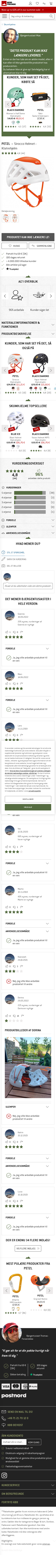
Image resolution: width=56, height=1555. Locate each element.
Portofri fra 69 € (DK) (17, 253)
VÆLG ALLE (28, 807)
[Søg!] (51, 16)
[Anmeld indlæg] (22, 632)
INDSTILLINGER (28, 799)
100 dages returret (15, 257)
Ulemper (11, 1106)
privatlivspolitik (35, 791)
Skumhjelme (9, 24)
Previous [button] (5, 296)
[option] (28, 182)
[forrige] (8, 104)
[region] (28, 777)
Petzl (6, 144)
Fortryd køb (10, 1502)
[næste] (47, 104)
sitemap (46, 1544)
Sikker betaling (18, 1374)
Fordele (10, 648)
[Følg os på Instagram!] (7, 1476)
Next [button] (51, 296)
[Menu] (4, 16)
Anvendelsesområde (18, 931)
